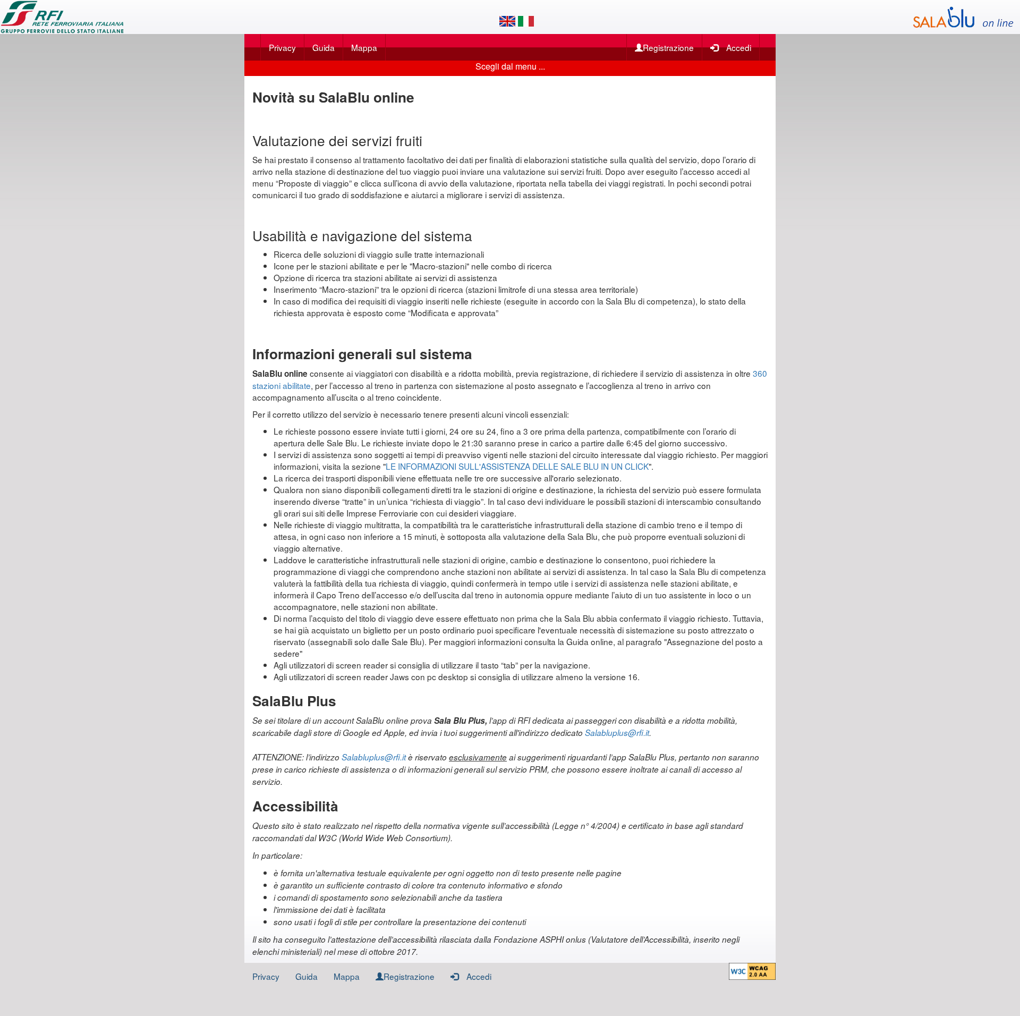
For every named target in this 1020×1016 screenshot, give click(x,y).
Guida (323, 47)
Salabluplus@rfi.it (617, 732)
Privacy (282, 47)
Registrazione (668, 47)
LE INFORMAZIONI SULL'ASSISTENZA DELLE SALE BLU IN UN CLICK (517, 466)
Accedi (738, 47)
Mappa (364, 47)
